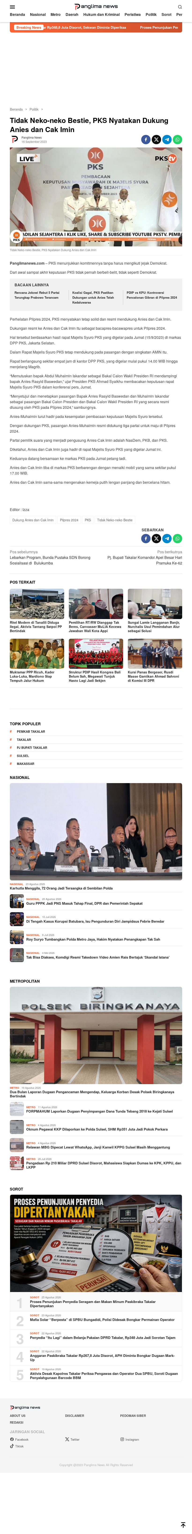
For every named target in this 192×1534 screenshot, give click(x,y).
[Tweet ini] (156, 139)
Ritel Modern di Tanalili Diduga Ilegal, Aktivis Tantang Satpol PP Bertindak (36, 626)
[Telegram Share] (167, 139)
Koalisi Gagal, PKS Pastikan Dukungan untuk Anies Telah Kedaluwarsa (93, 297)
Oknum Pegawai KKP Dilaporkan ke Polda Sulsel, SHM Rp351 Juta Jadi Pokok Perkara (97, 1236)
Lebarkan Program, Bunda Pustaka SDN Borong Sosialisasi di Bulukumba (50, 557)
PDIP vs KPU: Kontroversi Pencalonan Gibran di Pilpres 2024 (152, 295)
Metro (14, 1194)
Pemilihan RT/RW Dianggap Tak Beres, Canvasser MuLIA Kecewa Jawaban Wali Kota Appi (95, 626)
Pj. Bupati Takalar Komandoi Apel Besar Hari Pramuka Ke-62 (144, 557)
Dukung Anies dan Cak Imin (33, 520)
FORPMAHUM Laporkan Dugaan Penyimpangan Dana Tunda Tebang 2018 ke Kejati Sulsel (99, 1218)
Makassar (25, 870)
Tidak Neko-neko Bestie (115, 520)
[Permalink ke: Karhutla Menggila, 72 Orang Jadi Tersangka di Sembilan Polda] (96, 938)
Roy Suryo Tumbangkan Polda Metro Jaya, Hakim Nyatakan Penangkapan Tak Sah (93, 1046)
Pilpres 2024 (69, 520)
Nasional (16, 991)
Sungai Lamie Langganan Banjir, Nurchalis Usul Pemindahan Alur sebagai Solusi (154, 626)
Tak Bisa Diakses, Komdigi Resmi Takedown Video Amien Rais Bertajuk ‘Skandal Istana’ (98, 1064)
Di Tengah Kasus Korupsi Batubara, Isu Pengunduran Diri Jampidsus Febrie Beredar (95, 1028)
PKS (88, 520)
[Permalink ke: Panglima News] (14, 139)
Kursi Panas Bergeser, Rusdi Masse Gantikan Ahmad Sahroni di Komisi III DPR (153, 676)
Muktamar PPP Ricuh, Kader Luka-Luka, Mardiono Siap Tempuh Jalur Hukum (32, 676)
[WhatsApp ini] (177, 139)
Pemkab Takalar (31, 838)
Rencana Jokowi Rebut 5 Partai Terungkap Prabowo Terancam (37, 295)
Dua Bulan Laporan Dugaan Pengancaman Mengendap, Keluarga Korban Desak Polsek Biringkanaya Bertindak (92, 1201)
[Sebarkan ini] (146, 139)
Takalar (24, 846)
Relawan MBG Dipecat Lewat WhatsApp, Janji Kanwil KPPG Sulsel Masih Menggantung (98, 1254)
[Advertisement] (96, 67)
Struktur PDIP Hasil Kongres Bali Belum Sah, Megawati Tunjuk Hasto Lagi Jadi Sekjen (95, 676)
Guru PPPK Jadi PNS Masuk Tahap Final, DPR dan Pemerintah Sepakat (84, 1010)
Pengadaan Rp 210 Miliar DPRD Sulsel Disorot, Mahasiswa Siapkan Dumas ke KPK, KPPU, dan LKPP (103, 1272)
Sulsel (23, 862)
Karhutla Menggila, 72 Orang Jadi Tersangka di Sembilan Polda (61, 995)
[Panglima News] (96, 6)
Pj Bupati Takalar (32, 854)
